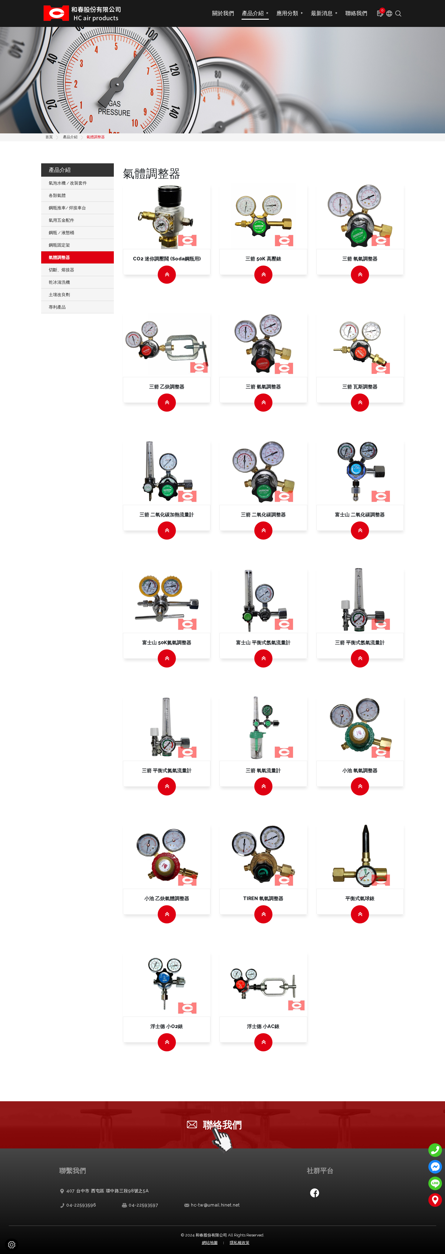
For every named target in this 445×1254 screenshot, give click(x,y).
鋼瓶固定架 (59, 245)
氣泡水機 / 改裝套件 (68, 183)
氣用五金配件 (61, 220)
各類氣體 (57, 195)
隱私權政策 (239, 1243)
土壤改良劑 (59, 294)
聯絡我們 (356, 13)
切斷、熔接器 (61, 269)
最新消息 (324, 13)
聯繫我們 (72, 1170)
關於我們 (223, 13)
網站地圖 (210, 1243)
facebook (314, 1193)
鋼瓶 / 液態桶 (61, 232)
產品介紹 (255, 13)
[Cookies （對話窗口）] (11, 1245)
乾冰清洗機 (59, 282)
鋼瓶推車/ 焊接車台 (67, 207)
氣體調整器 (59, 257)
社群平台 (320, 1170)
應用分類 (289, 13)
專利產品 (57, 307)
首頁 (49, 137)
